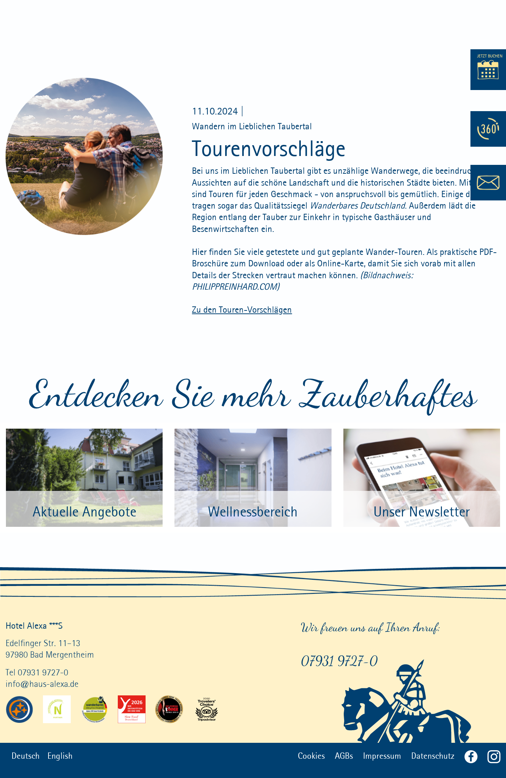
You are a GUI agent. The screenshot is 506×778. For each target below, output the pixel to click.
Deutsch (25, 755)
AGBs (344, 755)
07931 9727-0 (339, 661)
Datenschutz (433, 755)
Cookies (311, 755)
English (60, 755)
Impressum (382, 755)
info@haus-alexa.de (42, 683)
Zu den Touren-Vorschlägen (242, 309)
